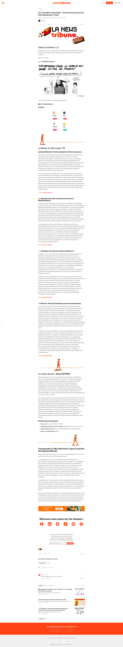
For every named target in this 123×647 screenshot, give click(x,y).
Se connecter (117, 2)
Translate (41, 10)
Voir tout (41, 618)
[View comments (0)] (50, 596)
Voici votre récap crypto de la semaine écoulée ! (52, 599)
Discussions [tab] (50, 585)
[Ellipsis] (84, 575)
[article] (61, 592)
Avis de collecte (72, 637)
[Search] (101, 3)
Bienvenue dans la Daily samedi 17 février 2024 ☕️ (49, 592)
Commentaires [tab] (42, 563)
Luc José (43, 20)
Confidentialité (60, 637)
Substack (52, 644)
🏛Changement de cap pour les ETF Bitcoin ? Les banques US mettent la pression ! (55, 590)
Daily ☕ (40, 8)
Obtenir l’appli (68, 641)
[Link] (36, 47)
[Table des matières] (1, 323)
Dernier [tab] (45, 585)
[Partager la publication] (104, 3)
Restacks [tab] (48, 563)
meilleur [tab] (41, 585)
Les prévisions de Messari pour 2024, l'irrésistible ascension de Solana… (54, 601)
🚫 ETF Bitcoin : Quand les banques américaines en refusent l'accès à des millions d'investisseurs (53, 609)
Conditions (66, 637)
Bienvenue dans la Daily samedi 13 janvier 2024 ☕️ (49, 612)
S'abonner (109, 2)
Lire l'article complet (46, 192)
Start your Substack (57, 641)
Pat (41, 574)
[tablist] (44, 563)
